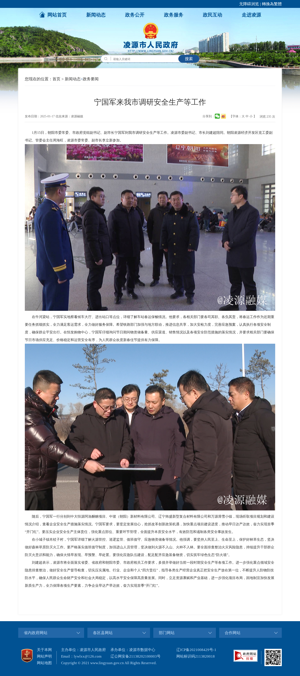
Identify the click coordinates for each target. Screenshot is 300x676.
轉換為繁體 (272, 4)
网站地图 (44, 663)
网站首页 (57, 15)
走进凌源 (251, 15)
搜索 (189, 59)
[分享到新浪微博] (223, 116)
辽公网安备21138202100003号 (135, 656)
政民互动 (212, 15)
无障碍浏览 (249, 4)
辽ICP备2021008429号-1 (196, 650)
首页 (56, 79)
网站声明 (44, 656)
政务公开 (135, 15)
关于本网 (44, 650)
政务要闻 (91, 79)
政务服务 (173, 15)
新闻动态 (96, 15)
